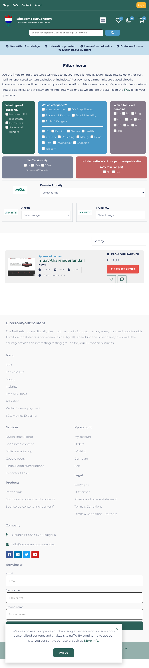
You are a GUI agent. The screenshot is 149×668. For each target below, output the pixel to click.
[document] (74, 334)
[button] (116, 628)
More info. (91, 640)
